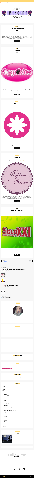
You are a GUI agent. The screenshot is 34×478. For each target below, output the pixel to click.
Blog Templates (3, 476)
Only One (17, 157)
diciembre (5, 394)
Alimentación (4, 377)
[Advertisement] (7, 345)
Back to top (30, 476)
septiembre (5, 416)
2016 (4, 391)
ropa (17, 48)
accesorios (15, 377)
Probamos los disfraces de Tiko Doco (11, 280)
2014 (4, 426)
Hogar (17, 208)
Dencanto (5, 413)
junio (4, 418)
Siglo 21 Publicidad (17, 211)
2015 (4, 393)
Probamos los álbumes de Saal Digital (11, 285)
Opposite (17, 50)
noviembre (5, 395)
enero (5, 425)
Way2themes (13, 476)
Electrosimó (6, 405)
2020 (4, 386)
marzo (5, 422)
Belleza (17, 26)
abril (4, 421)
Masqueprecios (6, 412)
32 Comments (22, 107)
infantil (19, 377)
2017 (4, 390)
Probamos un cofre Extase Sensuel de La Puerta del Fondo (15, 269)
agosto (5, 417)
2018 (4, 389)
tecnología (25, 377)
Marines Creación (6, 408)
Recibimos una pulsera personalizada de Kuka (12, 274)
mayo (5, 420)
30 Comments (22, 160)
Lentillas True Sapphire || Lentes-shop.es (10, 410)
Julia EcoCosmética (17, 28)
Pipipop (17, 104)
